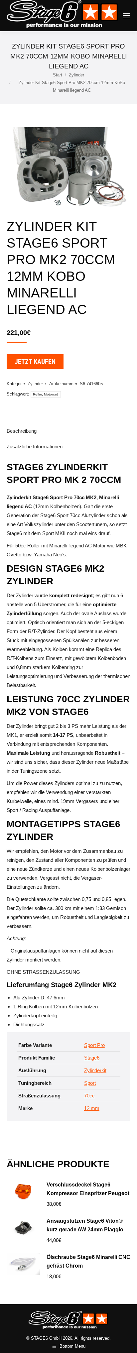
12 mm (91, 1108)
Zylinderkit (95, 1070)
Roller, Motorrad (46, 394)
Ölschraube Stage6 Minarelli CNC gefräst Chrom (88, 1261)
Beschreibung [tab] (22, 431)
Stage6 (91, 1058)
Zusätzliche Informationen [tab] (35, 446)
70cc (89, 1095)
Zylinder (35, 383)
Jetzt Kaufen (35, 362)
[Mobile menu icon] (126, 16)
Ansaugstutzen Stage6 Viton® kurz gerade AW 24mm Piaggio (85, 1225)
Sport (90, 1083)
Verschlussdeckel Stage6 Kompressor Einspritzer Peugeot (88, 1189)
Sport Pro (94, 1045)
